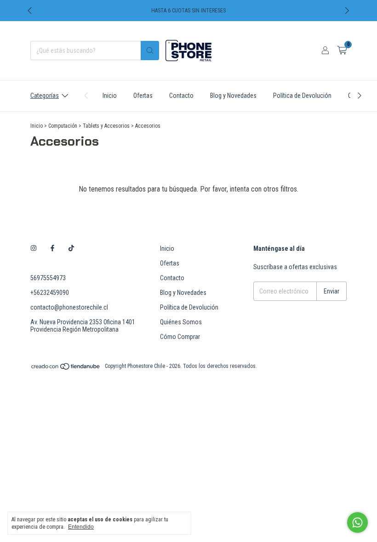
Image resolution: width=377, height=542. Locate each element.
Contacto (181, 95)
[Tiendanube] (66, 368)
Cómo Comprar (180, 336)
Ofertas (143, 95)
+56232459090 (49, 292)
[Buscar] (150, 50)
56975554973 (48, 278)
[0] (342, 50)
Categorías (44, 95)
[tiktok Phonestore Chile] (71, 248)
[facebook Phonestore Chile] (52, 248)
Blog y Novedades (233, 95)
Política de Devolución (302, 95)
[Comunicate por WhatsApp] (357, 522)
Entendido (81, 527)
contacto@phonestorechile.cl (69, 307)
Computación (62, 126)
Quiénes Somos (181, 322)
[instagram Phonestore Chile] (33, 248)
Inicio (110, 95)
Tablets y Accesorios (106, 126)
